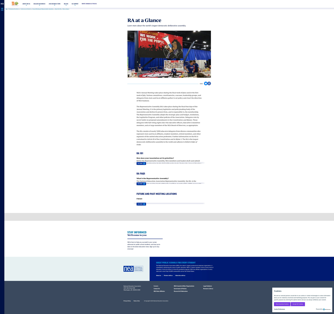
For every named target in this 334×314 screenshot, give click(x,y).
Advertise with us (180, 275)
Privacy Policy (127, 300)
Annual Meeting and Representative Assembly (42, 9)
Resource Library (208, 288)
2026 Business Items (54, 4)
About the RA (26, 4)
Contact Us (157, 288)
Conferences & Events (26, 9)
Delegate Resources (39, 4)
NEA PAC (66, 4)
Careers (156, 286)
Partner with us (168, 275)
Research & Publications (181, 291)
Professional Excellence (14, 9)
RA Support (75, 4)
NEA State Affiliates (159, 291)
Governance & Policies (180, 288)
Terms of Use (137, 300)
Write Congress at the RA (89, 3)
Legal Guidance (207, 286)
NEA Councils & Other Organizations (184, 286)
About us (158, 275)
